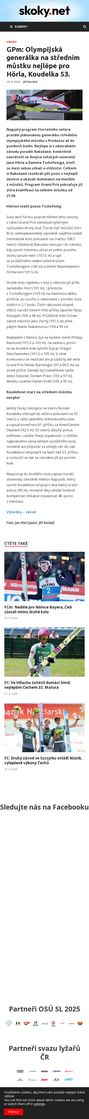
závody (11, 42)
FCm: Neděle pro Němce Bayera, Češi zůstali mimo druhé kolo (38, 609)
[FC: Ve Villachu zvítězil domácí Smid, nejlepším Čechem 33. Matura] (44, 677)
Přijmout (13, 1112)
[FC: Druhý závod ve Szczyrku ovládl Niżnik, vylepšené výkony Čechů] (44, 753)
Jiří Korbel (30, 82)
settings (39, 1104)
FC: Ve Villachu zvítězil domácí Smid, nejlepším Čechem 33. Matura (37, 685)
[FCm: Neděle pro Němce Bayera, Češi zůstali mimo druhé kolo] (44, 602)
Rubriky (21, 27)
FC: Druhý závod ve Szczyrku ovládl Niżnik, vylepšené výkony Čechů (43, 760)
